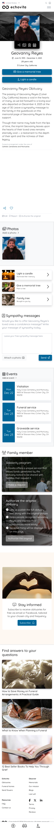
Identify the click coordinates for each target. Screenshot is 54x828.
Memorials (33, 782)
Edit (6, 216)
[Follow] (12, 208)
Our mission (34, 786)
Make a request (16, 484)
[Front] (14, 7)
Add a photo (9, 232)
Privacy (32, 808)
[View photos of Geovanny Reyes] (27, 28)
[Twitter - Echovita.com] (35, 801)
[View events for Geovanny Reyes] (34, 45)
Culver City (23, 65)
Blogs (31, 790)
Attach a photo (12, 357)
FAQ (3, 804)
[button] (11, 3)
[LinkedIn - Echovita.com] (41, 801)
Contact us (6, 808)
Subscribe (25, 622)
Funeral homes (8, 786)
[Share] (19, 45)
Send (43, 357)
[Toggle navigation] (48, 7)
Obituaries (6, 782)
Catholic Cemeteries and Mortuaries (15, 147)
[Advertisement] (27, 178)
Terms (31, 804)
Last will (32, 794)
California (33, 65)
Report (14, 216)
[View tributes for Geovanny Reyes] (29, 45)
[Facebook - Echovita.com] (30, 801)
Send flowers (7, 790)
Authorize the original (31, 216)
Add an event (8, 378)
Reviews (32, 812)
